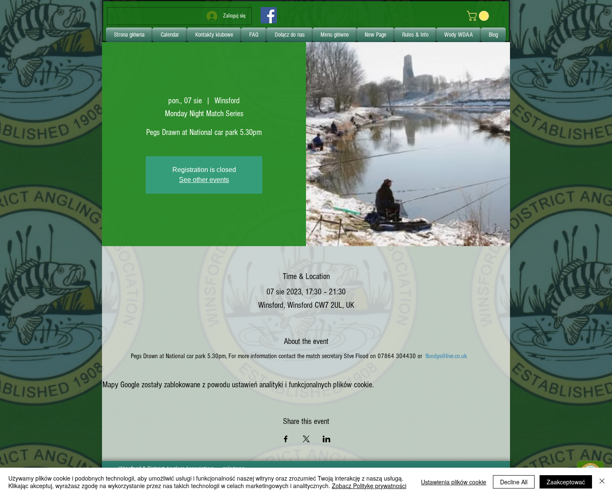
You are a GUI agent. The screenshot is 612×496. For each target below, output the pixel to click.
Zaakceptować (566, 482)
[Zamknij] (602, 481)
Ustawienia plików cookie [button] (453, 482)
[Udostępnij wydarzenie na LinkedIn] (327, 439)
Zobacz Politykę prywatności (369, 485)
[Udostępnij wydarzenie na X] (306, 439)
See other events (204, 179)
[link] (479, 16)
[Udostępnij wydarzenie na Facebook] (286, 439)
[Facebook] (269, 15)
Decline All (513, 482)
